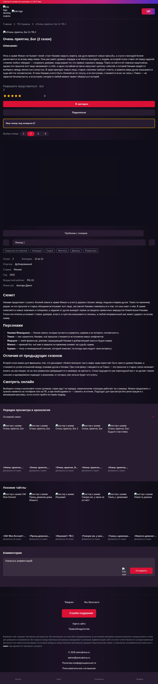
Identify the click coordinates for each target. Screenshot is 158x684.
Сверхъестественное (16, 250)
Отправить (141, 570)
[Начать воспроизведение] (79, 183)
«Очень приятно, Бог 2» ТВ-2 (67, 468)
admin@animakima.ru (79, 657)
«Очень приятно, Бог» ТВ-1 (12, 468)
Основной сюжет (12, 417)
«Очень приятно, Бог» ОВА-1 (38, 468)
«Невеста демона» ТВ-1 (144, 537)
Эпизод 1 (20, 242)
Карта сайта (79, 623)
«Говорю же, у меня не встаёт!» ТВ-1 (92, 537)
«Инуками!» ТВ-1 (65, 536)
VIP (148, 11)
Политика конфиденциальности (79, 663)
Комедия (37, 250)
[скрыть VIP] (153, 2)
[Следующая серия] (152, 242)
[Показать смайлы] (124, 571)
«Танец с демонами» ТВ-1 (119, 537)
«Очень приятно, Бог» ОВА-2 (91, 468)
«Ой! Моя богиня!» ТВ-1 (13, 537)
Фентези (62, 250)
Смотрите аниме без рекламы (22, 2)
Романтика (90, 250)
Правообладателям (79, 629)
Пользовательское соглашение (79, 668)
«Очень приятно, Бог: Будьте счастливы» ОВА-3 (118, 470)
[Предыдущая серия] (6, 242)
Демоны (76, 250)
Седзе (49, 250)
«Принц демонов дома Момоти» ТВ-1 (40, 537)
